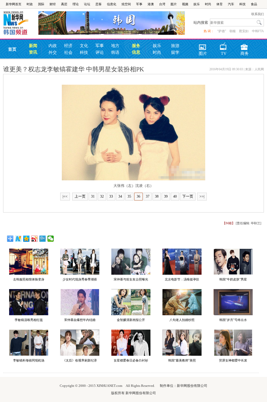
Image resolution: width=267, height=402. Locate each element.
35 (129, 196)
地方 (115, 45)
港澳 (151, 4)
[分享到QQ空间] (26, 239)
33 (111, 196)
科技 (242, 4)
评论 (99, 52)
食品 (254, 4)
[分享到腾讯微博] (42, 239)
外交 (52, 52)
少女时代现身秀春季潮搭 (80, 279)
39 (166, 196)
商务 (244, 45)
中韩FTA (258, 31)
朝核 (232, 31)
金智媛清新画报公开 (131, 320)
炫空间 (126, 4)
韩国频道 (20, 23)
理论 (75, 4)
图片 (174, 4)
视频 (185, 4)
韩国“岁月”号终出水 (233, 320)
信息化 (111, 4)
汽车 (231, 4)
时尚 (208, 4)
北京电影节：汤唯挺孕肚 (182, 279)
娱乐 (196, 4)
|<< (65, 196)
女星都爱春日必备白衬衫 (131, 360)
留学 (175, 52)
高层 (64, 4)
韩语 (115, 52)
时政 (30, 4)
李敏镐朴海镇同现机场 (28, 360)
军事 (139, 4)
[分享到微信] (50, 239)
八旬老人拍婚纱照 (182, 320)
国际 (41, 4)
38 (157, 196)
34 (120, 196)
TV (224, 45)
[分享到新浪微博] (34, 239)
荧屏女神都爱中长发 (233, 360)
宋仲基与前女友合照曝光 (131, 279)
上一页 (80, 196)
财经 (53, 4)
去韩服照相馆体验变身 (28, 279)
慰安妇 (243, 31)
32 (102, 196)
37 (147, 196)
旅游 (175, 45)
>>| (201, 196)
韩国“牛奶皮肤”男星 (233, 279)
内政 (52, 45)
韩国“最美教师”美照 (182, 360)
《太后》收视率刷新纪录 (80, 360)
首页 (12, 49)
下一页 (187, 196)
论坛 (87, 4)
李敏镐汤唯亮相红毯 (29, 320)
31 (93, 196)
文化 (84, 45)
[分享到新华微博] (18, 239)
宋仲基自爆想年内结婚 (79, 320)
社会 (68, 52)
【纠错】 (228, 223)
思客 (98, 4)
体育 (219, 4)
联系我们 (257, 14)
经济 (68, 45)
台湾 (162, 4)
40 (175, 196)
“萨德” (221, 31)
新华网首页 (13, 4)
